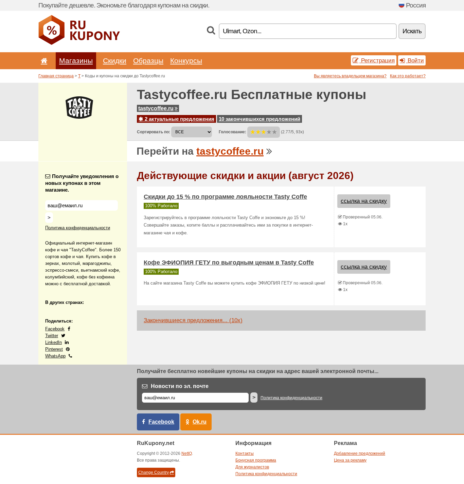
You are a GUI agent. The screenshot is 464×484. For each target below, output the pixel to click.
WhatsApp (55, 356)
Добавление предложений (359, 453)
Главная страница (56, 76)
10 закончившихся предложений (259, 119)
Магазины (76, 60)
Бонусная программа (255, 460)
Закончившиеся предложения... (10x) (193, 320)
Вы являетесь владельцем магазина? (350, 76)
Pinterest (54, 349)
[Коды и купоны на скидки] (79, 43)
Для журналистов (252, 467)
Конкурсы (186, 60)
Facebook (55, 328)
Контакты (244, 453)
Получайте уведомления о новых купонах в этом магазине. (82, 183)
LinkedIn (53, 342)
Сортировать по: (153, 132)
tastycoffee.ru (156, 108)
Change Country (153, 472)
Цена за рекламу (350, 460)
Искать (412, 31)
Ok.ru (200, 422)
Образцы (148, 60)
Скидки (114, 60)
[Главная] (42, 60)
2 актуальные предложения (178, 119)
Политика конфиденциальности (77, 227)
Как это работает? (408, 76)
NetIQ (186, 453)
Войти (415, 60)
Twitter (51, 335)
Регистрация (377, 60)
